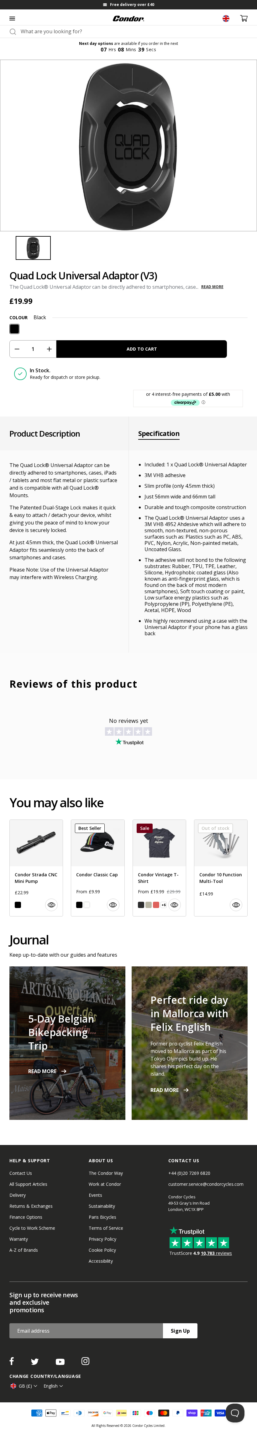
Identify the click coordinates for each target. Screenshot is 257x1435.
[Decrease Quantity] (17, 349)
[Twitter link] (35, 1363)
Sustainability (102, 1206)
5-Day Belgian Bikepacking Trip (61, 1032)
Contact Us (20, 1173)
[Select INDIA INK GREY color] (141, 905)
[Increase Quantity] (49, 349)
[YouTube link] (61, 1363)
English (51, 1386)
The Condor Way (106, 1173)
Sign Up (180, 1330)
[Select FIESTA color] (156, 905)
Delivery (17, 1195)
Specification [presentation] (159, 433)
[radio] (14, 329)
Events (95, 1195)
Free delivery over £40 (132, 4)
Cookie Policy (102, 1250)
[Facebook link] (12, 1363)
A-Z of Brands (23, 1250)
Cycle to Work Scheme (32, 1228)
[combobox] (134, 31)
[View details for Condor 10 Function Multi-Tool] (220, 868)
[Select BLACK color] (18, 905)
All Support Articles (28, 1184)
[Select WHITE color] (87, 905)
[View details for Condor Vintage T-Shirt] (159, 868)
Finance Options (25, 1217)
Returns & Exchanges (31, 1206)
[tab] (128, 4)
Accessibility (101, 1261)
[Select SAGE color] (148, 905)
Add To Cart (142, 349)
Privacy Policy (102, 1239)
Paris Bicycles (102, 1217)
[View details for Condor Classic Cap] (97, 868)
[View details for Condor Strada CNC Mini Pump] (36, 868)
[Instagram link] (85, 1363)
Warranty (18, 1239)
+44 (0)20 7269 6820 (189, 1173)
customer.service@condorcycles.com (206, 1184)
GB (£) (25, 1386)
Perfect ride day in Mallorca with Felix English (189, 1013)
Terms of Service (106, 1228)
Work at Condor (105, 1184)
